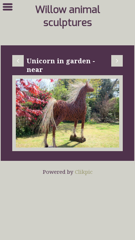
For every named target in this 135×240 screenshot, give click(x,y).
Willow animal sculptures (67, 16)
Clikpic (84, 171)
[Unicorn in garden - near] (67, 113)
